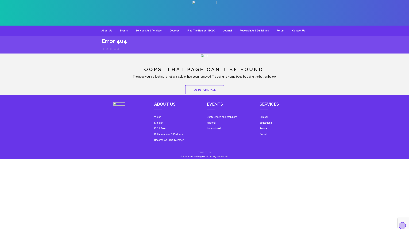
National (211, 122)
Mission (158, 122)
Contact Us (298, 30)
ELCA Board (160, 128)
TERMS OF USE (205, 152)
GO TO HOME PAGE (204, 89)
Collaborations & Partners (168, 134)
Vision (157, 117)
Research (265, 128)
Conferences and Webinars (222, 117)
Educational (266, 122)
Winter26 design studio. (199, 156)
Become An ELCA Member (169, 140)
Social (263, 134)
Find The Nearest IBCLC (201, 30)
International (214, 128)
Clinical (264, 117)
